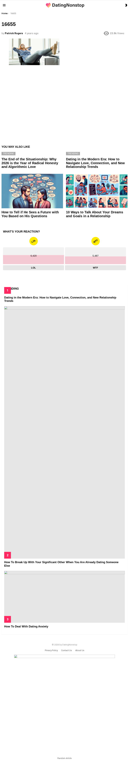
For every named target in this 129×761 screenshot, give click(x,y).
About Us (79, 650)
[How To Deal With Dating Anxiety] (64, 597)
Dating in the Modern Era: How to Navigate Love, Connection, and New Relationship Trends (95, 163)
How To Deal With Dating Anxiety (26, 626)
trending (8, 153)
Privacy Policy (51, 650)
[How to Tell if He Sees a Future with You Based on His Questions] (32, 191)
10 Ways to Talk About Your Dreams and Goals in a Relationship (94, 214)
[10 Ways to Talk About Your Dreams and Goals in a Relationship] (96, 191)
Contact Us (66, 650)
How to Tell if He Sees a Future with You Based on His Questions (30, 214)
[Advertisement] (64, 103)
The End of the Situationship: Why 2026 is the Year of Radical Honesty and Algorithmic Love (30, 163)
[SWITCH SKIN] (126, 5)
